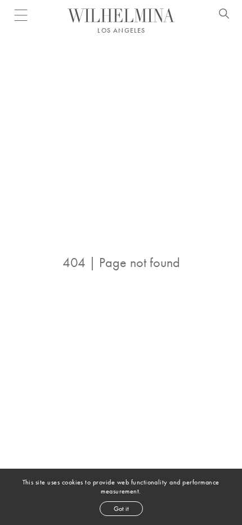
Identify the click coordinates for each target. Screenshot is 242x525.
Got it (121, 509)
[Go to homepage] (121, 15)
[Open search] (224, 15)
